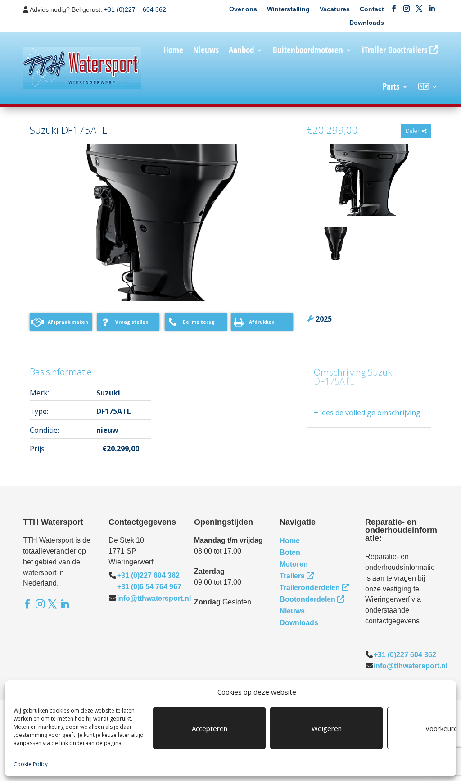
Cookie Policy (31, 764)
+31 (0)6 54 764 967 (149, 586)
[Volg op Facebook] (394, 8)
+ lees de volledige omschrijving (367, 413)
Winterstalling (288, 9)
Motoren (294, 564)
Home (173, 50)
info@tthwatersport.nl (154, 598)
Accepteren (209, 728)
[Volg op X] (419, 8)
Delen (414, 131)
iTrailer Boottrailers (394, 50)
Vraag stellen (132, 322)
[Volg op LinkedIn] (431, 8)
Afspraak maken (68, 322)
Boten (290, 552)
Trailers (292, 576)
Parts (391, 86)
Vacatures (335, 9)
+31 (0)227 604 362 (148, 575)
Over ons (243, 9)
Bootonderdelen (307, 599)
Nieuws (206, 50)
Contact (372, 9)
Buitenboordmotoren (308, 50)
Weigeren (327, 728)
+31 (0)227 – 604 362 (135, 9)
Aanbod (241, 50)
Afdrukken (262, 322)
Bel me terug (199, 322)
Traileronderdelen (310, 587)
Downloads (366, 22)
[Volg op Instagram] (406, 8)
